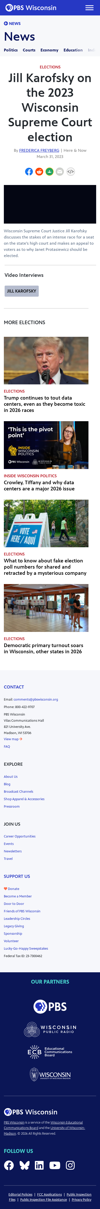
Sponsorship (13, 934)
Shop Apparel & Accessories (24, 799)
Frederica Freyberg (39, 150)
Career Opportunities (19, 836)
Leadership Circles (17, 919)
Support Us (17, 876)
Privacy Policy (81, 1200)
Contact (14, 687)
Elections (50, 67)
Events (9, 844)
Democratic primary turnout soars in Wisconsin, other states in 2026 (43, 648)
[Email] (60, 172)
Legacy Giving (14, 926)
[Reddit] (39, 172)
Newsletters (13, 851)
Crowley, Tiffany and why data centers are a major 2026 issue (39, 486)
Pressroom (12, 807)
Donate (13, 889)
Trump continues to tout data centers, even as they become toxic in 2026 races (44, 404)
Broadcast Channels (18, 792)
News (14, 23)
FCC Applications (49, 1195)
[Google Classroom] (49, 172)
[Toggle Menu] (89, 7)
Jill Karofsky (21, 291)
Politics (11, 50)
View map (11, 739)
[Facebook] (29, 172)
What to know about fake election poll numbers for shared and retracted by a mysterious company (45, 567)
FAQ (7, 747)
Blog (7, 784)
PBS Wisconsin (14, 1122)
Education (73, 50)
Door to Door (14, 904)
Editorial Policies (20, 1195)
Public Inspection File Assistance (43, 1200)
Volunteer (11, 941)
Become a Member (18, 896)
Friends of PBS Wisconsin (22, 911)
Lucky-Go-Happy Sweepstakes (26, 949)
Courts (29, 50)
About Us (10, 777)
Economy (49, 50)
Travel (8, 859)
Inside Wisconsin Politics (30, 475)
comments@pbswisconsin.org (36, 700)
